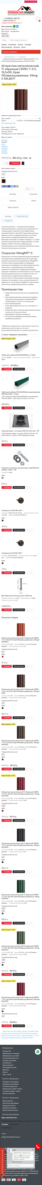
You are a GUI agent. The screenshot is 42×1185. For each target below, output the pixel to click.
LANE (36, 1031)
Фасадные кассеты (9, 1105)
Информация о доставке (11, 1056)
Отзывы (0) (8, 220)
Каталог (20, 44)
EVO (15, 1031)
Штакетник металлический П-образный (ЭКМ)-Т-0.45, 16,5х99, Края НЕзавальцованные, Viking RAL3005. (20, 794)
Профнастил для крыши (10, 1082)
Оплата (5, 1072)
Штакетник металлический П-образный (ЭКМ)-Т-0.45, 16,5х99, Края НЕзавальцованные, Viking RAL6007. (20, 948)
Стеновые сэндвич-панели (11, 1091)
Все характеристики (8, 123)
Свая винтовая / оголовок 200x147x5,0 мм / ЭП (20, 431)
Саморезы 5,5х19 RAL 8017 (12, 553)
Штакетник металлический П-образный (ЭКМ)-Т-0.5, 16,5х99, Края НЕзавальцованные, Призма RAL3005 (21, 999)
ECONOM (31, 1031)
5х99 (3, 1038)
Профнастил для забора (11, 1084)
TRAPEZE (24, 1031)
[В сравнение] (32, 188)
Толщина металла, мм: (9, 649)
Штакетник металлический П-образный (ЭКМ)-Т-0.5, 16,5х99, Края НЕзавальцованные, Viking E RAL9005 (20, 845)
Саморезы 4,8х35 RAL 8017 (12, 510)
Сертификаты (7, 1063)
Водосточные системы (10, 1110)
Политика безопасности (11, 1058)
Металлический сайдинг (11, 1103)
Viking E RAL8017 (27, 1038)
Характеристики (22, 216)
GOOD (19, 1031)
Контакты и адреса (31, 1)
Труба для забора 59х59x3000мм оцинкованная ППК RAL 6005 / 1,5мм (21, 393)
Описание (8, 216)
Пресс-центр (7, 1074)
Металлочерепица (9, 1093)
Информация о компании (11, 1053)
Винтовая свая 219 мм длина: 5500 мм (17, 596)
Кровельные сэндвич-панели (12, 1089)
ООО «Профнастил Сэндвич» (28, 1033)
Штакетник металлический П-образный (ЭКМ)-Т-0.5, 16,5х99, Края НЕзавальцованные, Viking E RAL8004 (20, 640)
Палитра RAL (7, 1051)
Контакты (16, 47)
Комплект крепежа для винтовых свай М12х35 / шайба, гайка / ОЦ (21, 469)
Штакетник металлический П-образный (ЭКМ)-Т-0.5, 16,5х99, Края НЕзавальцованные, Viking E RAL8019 (20, 742)
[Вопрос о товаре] (27, 188)
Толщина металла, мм (9, 171)
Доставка (28, 44)
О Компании (12, 44)
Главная (4, 44)
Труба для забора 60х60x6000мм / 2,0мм (18, 355)
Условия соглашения (9, 1060)
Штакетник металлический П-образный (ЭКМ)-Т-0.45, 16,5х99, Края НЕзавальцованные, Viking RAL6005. (20, 896)
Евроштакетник (8, 1031)
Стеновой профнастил (10, 1086)
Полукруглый (5, 1033)
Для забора (15, 1033)
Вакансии (6, 1070)
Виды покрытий (6, 47)
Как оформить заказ (9, 1067)
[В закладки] (30, 188)
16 (38, 1035)
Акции (23, 47)
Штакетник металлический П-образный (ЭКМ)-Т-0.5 (19, 1035)
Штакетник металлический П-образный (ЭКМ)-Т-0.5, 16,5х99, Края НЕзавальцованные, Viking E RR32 (20, 691)
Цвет (3, 177)
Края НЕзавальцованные (13, 1038)
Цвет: (3, 475)
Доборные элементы (9, 1108)
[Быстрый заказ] (23, 163)
